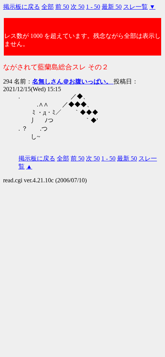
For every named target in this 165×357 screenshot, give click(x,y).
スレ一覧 (135, 6)
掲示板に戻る (21, 6)
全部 (47, 6)
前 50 (62, 6)
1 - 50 (93, 6)
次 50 (77, 6)
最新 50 (112, 6)
